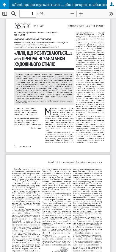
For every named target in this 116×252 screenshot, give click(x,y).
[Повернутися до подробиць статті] (4, 4)
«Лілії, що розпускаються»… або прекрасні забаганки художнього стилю (64, 4)
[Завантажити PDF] (111, 4)
